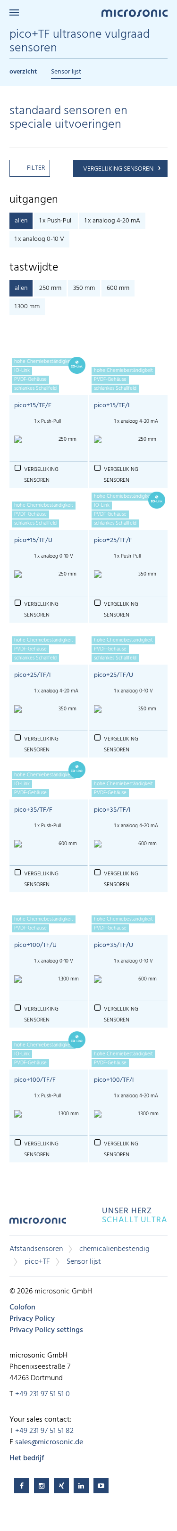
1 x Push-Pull (56, 220)
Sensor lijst (66, 71)
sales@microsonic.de (49, 1442)
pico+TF (37, 1262)
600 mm (118, 288)
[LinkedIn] (81, 1485)
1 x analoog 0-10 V (39, 239)
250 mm (50, 288)
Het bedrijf (26, 1458)
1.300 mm (27, 306)
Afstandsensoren (36, 1249)
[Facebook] (21, 1485)
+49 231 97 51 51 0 (42, 1394)
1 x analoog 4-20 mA (112, 220)
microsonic (37, 1224)
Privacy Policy (32, 1319)
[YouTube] (101, 1485)
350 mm (84, 288)
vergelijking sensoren (118, 169)
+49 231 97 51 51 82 (44, 1431)
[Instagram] (41, 1485)
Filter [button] (36, 168)
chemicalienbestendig (114, 1249)
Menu (14, 12)
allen (21, 220)
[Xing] (61, 1485)
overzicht (23, 71)
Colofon (22, 1307)
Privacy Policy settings (46, 1330)
